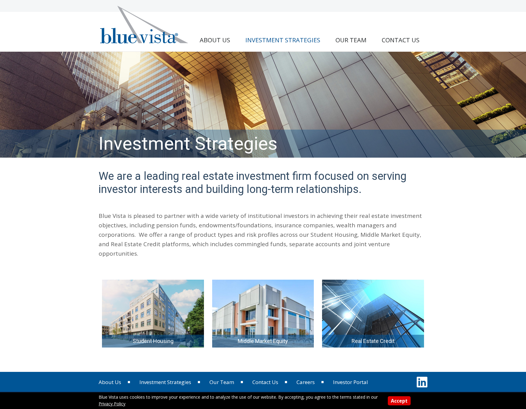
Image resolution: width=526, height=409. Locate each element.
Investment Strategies (165, 382)
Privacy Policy (112, 404)
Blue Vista (145, 24)
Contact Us (265, 382)
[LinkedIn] (422, 382)
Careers (305, 382)
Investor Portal (350, 382)
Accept (399, 400)
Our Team (221, 382)
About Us (110, 382)
